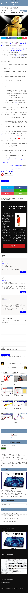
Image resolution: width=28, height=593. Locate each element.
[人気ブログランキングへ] (14, 435)
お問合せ (2, 588)
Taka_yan (16, 515)
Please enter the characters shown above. (9, 349)
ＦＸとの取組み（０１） (6, 513)
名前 (2, 333)
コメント (3, 323)
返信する (23, 271)
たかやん (6, 299)
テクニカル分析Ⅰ (5, 181)
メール (2, 338)
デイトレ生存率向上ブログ (14, 4)
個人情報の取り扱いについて (9, 588)
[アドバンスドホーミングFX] (14, 573)
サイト (2, 343)
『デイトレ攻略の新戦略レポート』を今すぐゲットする (14, 246)
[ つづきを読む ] (4, 162)
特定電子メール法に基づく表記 (18, 588)
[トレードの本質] (14, 488)
